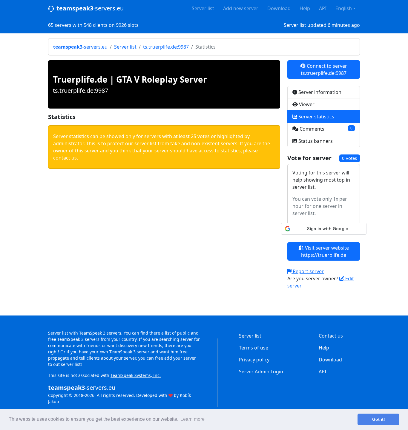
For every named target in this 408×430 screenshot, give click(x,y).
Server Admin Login (261, 371)
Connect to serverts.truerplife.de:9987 (324, 69)
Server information (319, 92)
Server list (203, 8)
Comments (325, 129)
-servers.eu (90, 8)
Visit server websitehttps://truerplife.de (325, 251)
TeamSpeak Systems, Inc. (136, 375)
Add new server (240, 8)
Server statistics (315, 116)
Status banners (315, 141)
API (322, 8)
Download (279, 8)
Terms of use (253, 347)
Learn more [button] (192, 419)
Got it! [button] (378, 419)
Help (305, 8)
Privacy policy (254, 359)
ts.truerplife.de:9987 (166, 47)
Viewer (306, 104)
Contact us (331, 335)
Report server (308, 271)
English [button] (343, 8)
